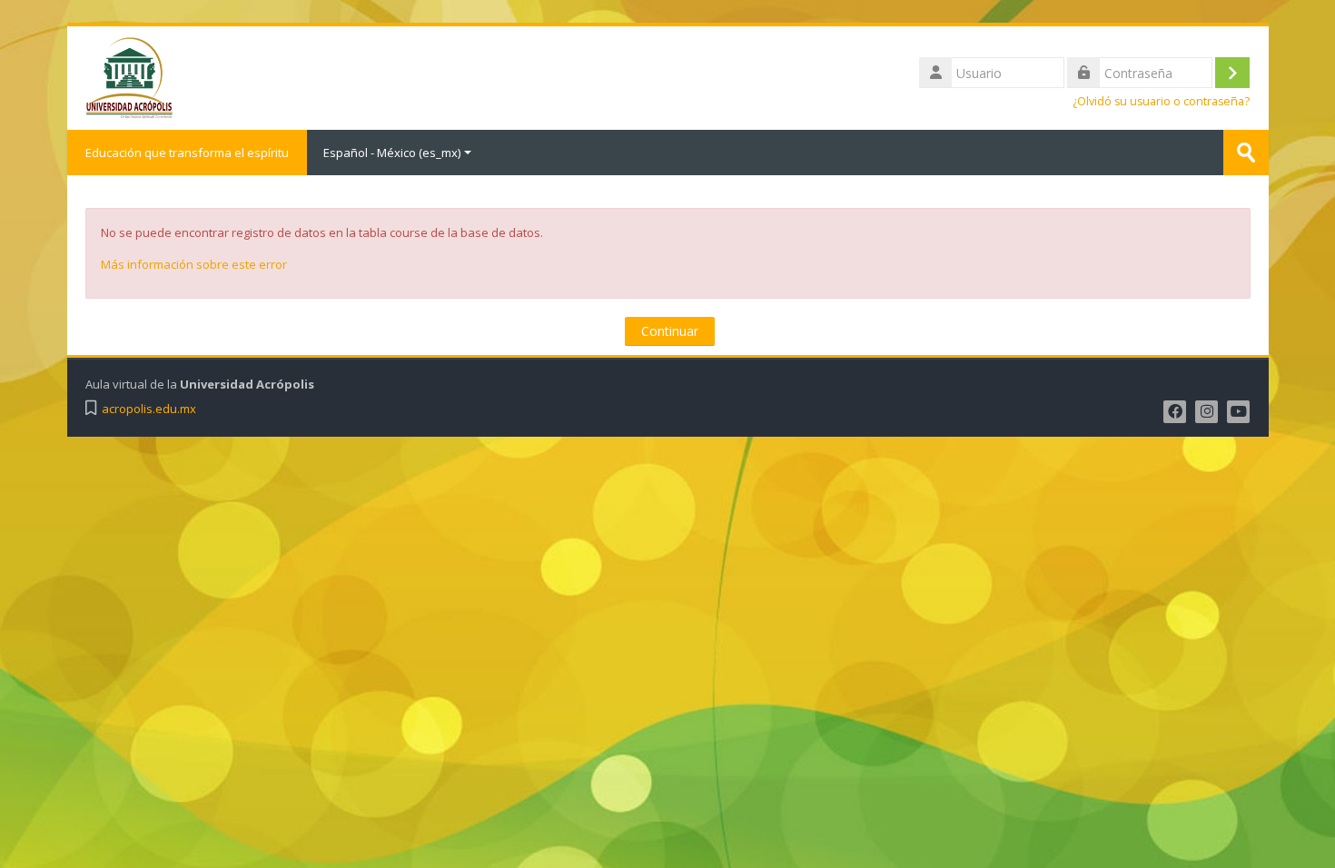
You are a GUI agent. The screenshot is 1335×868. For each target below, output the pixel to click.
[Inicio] (129, 76)
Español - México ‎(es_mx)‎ (391, 152)
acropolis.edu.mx (149, 409)
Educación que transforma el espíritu (187, 152)
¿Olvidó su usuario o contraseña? (1161, 101)
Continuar (669, 331)
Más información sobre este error (194, 264)
